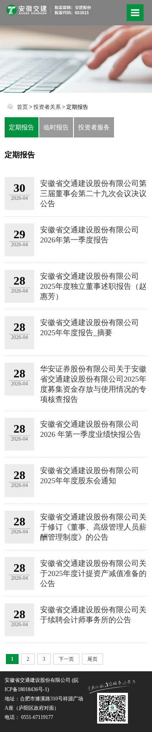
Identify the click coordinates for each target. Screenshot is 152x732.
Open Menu (135, 12)
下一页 (66, 659)
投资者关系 (47, 107)
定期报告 (21, 127)
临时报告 (56, 127)
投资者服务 (94, 127)
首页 (22, 107)
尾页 (92, 659)
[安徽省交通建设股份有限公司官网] (48, 12)
